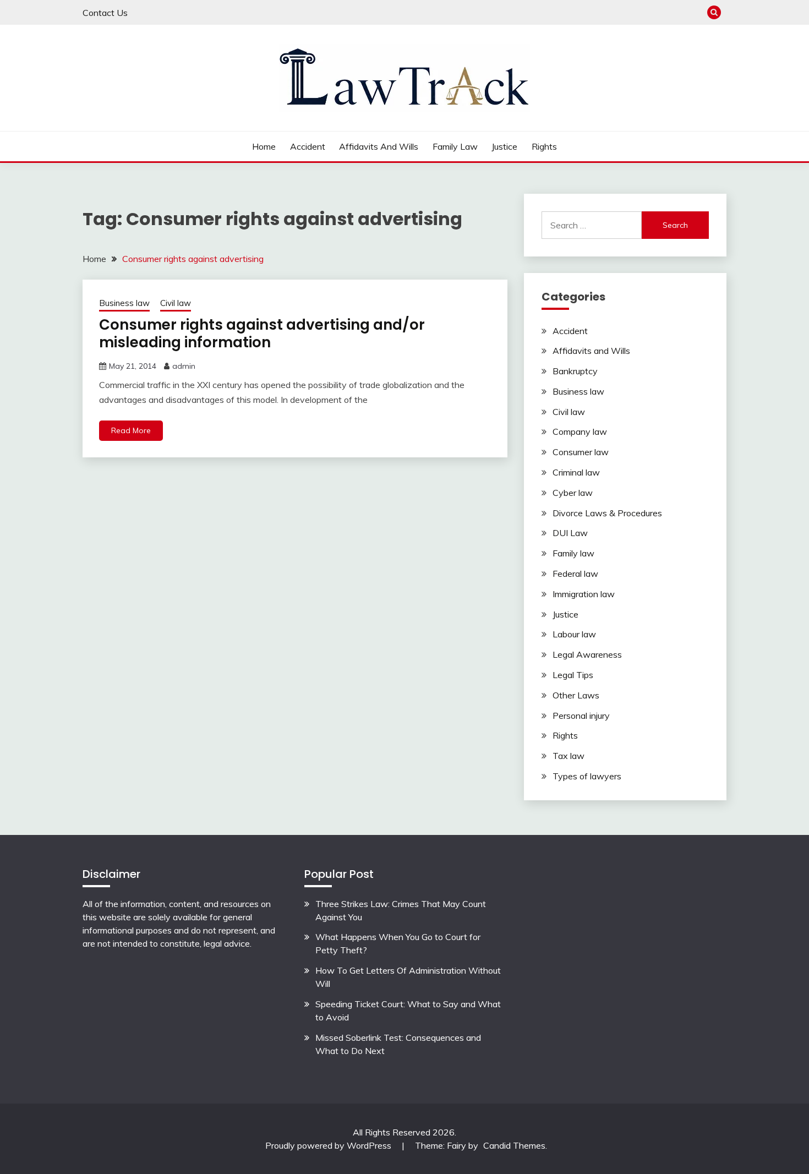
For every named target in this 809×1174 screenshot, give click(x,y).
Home (264, 146)
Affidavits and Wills (378, 146)
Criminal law (576, 472)
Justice (504, 146)
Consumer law (581, 451)
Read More (131, 430)
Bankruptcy (575, 370)
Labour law (574, 634)
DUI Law (570, 532)
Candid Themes (514, 1145)
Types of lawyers (587, 776)
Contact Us (105, 12)
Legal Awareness (587, 654)
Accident (307, 146)
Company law (580, 431)
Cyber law (573, 492)
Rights (544, 146)
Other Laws (576, 695)
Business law (124, 303)
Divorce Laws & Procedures (607, 512)
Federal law (575, 573)
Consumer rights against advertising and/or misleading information (262, 334)
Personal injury (581, 715)
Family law (455, 146)
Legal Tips (573, 674)
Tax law (568, 755)
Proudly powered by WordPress (329, 1145)
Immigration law (584, 593)
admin (183, 366)
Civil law (175, 303)
